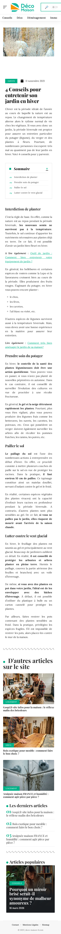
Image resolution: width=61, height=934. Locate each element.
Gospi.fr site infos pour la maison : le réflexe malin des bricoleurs (28, 709)
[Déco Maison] (22, 7)
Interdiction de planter (25, 177)
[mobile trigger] (5, 7)
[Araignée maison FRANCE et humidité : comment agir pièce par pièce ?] (28, 775)
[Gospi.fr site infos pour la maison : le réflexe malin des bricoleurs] (28, 688)
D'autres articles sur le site (28, 663)
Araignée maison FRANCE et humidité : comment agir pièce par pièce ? (25, 795)
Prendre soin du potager (26, 182)
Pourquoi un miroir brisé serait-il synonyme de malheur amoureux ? (30, 896)
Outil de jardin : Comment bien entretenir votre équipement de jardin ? (28, 257)
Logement (11, 702)
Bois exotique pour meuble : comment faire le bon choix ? (28, 752)
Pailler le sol (20, 187)
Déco (8, 745)
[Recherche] (46, 7)
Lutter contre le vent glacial (28, 192)
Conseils (17, 883)
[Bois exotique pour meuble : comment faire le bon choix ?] (28, 732)
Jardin (11, 81)
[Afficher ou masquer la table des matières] (39, 169)
